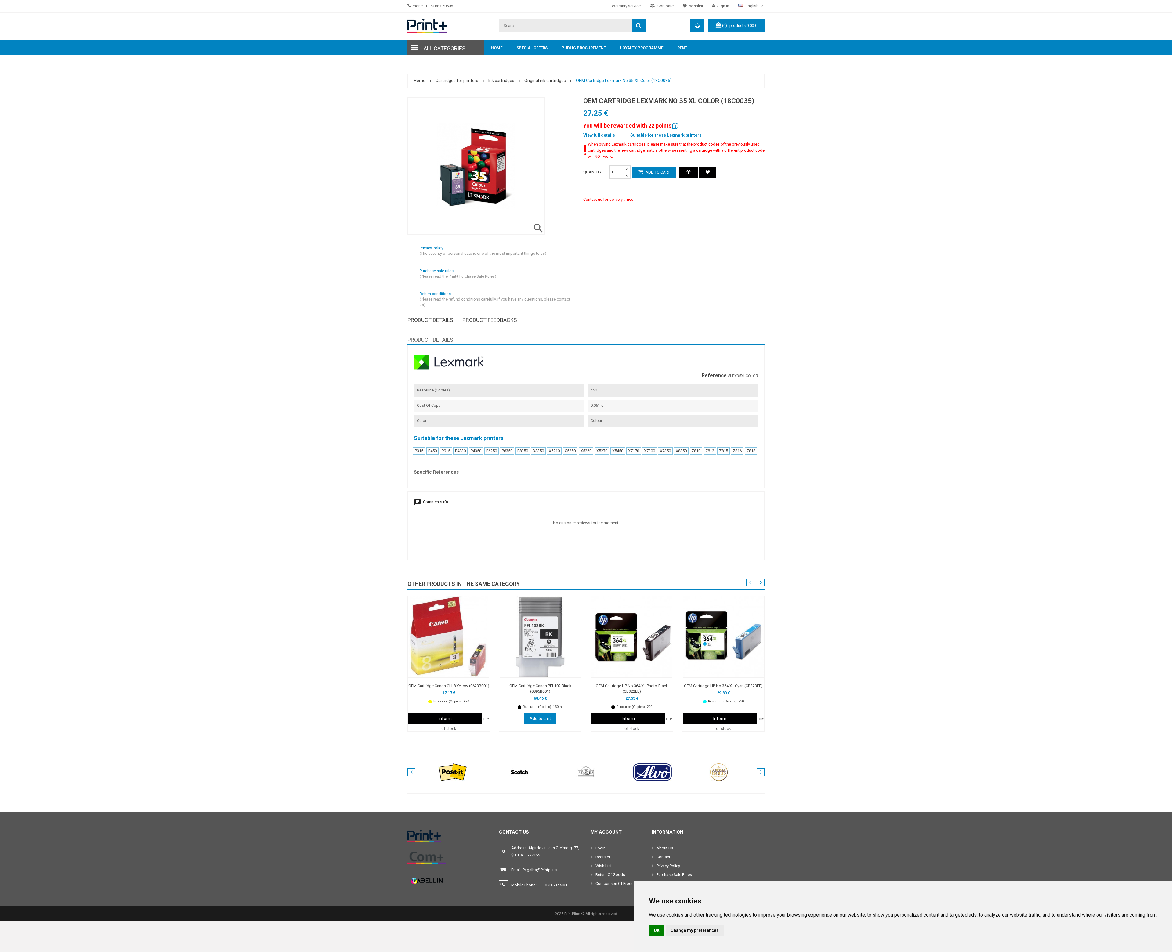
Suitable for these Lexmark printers (666, 135)
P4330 (460, 451)
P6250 (491, 451)
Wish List (603, 866)
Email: (536, 869)
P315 (419, 451)
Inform (445, 718)
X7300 (649, 451)
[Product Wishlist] (707, 172)
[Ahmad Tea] (586, 772)
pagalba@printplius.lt (542, 869)
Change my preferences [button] (695, 930)
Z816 (737, 451)
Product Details (430, 320)
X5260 (586, 451)
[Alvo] (652, 772)
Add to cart (657, 172)
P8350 (522, 451)
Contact (663, 857)
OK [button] (657, 930)
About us (665, 848)
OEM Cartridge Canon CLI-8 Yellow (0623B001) (448, 685)
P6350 (507, 451)
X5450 (617, 451)
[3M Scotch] (519, 772)
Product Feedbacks (489, 320)
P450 (432, 451)
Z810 (696, 451)
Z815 (723, 451)
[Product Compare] (688, 172)
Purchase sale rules (674, 874)
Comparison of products (617, 883)
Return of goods (610, 874)
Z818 (751, 451)
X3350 (538, 451)
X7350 (665, 451)
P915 (446, 451)
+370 (556, 885)
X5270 (601, 451)
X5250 (570, 451)
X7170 (633, 451)
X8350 (681, 451)
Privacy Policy (668, 866)
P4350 (476, 451)
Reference (714, 375)
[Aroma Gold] (719, 772)
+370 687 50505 (439, 6)
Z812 (709, 451)
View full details (599, 135)
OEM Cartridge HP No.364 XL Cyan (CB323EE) (723, 685)
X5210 (554, 451)
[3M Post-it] (453, 772)
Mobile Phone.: (540, 885)
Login (600, 848)
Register (602, 857)
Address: (545, 851)
